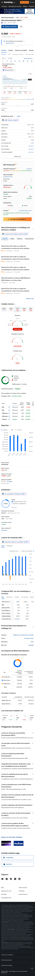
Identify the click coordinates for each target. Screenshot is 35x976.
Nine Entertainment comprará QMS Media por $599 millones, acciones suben (15, 279)
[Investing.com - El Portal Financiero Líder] (9, 2)
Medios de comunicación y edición (24, 635)
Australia (31, 645)
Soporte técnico (23, 894)
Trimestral (9, 546)
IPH (17, 715)
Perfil (9, 54)
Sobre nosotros (23, 887)
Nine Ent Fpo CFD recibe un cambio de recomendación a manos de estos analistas (15, 247)
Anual (3, 546)
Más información (10, 43)
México (25, 6)
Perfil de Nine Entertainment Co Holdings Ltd (13, 627)
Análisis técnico (7, 304)
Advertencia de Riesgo (6, 965)
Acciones (4, 6)
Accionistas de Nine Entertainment (15, 651)
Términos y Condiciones (7, 954)
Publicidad (21, 891)
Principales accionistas (18, 54)
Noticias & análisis (21, 50)
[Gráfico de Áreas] (5, 58)
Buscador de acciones (15, 6)
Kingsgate (32, 715)
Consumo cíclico (29, 638)
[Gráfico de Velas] (3, 58)
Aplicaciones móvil (6, 891)
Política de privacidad (6, 960)
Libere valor (29, 99)
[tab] (3, 309)
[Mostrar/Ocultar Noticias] (11, 58)
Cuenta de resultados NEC (11, 538)
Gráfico (10, 50)
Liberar (18, 619)
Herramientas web (6, 897)
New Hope (5, 715)
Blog (2, 887)
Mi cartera (4, 894)
